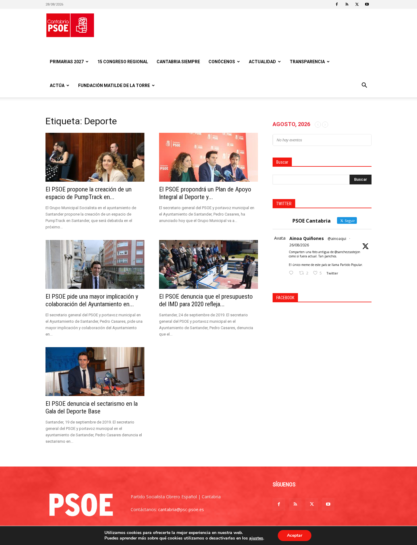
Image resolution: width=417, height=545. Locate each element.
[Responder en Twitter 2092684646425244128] (292, 273)
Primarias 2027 (67, 61)
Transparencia (307, 61)
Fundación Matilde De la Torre (114, 85)
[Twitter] (356, 4)
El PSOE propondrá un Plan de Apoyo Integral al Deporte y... (205, 193)
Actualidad (262, 61)
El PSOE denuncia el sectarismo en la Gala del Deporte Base (91, 407)
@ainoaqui (337, 238)
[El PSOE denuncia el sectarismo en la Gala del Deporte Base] (94, 371)
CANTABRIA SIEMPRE (178, 61)
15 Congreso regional (122, 61)
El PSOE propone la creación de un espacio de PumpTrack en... (88, 193)
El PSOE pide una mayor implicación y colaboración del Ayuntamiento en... (91, 300)
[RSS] (346, 4)
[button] (364, 86)
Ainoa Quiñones (306, 238)
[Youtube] (367, 4)
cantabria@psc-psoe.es (181, 509)
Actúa (57, 85)
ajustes (256, 538)
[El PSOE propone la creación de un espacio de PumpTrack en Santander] (94, 157)
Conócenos (222, 61)
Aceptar (294, 535)
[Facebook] (336, 4)
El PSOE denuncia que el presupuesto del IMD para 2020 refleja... (206, 300)
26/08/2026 (299, 245)
